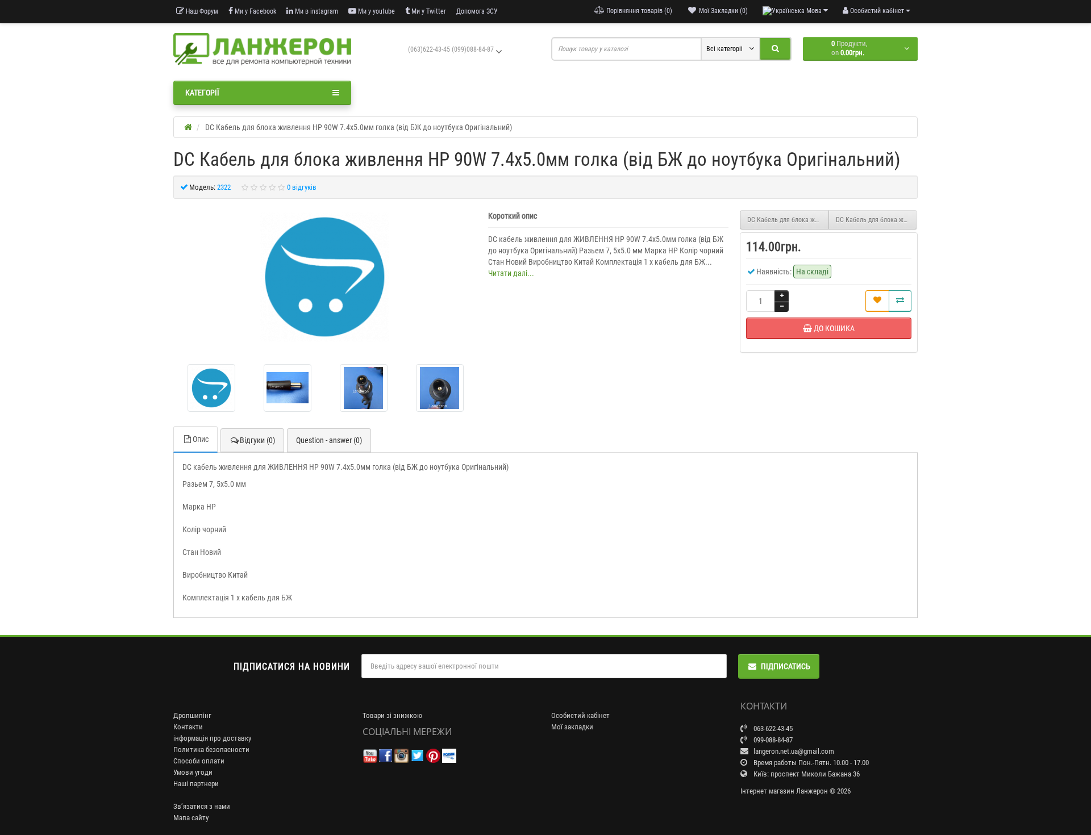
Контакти (188, 727)
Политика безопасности (211, 749)
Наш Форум (201, 11)
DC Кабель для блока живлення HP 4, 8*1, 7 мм (788, 220)
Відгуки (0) (257, 440)
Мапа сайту (191, 817)
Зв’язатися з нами (201, 806)
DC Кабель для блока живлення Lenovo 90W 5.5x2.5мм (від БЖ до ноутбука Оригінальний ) (877, 220)
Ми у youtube (375, 11)
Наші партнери (196, 783)
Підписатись (785, 666)
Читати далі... (511, 273)
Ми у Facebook (254, 11)
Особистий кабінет (580, 715)
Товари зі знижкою (392, 715)
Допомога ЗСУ (477, 11)
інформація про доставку (212, 738)
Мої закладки (572, 727)
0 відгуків (302, 187)
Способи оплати (198, 761)
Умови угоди (193, 772)
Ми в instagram (315, 11)
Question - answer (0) (329, 440)
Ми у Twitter (428, 11)
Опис (201, 439)
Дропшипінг (192, 715)
